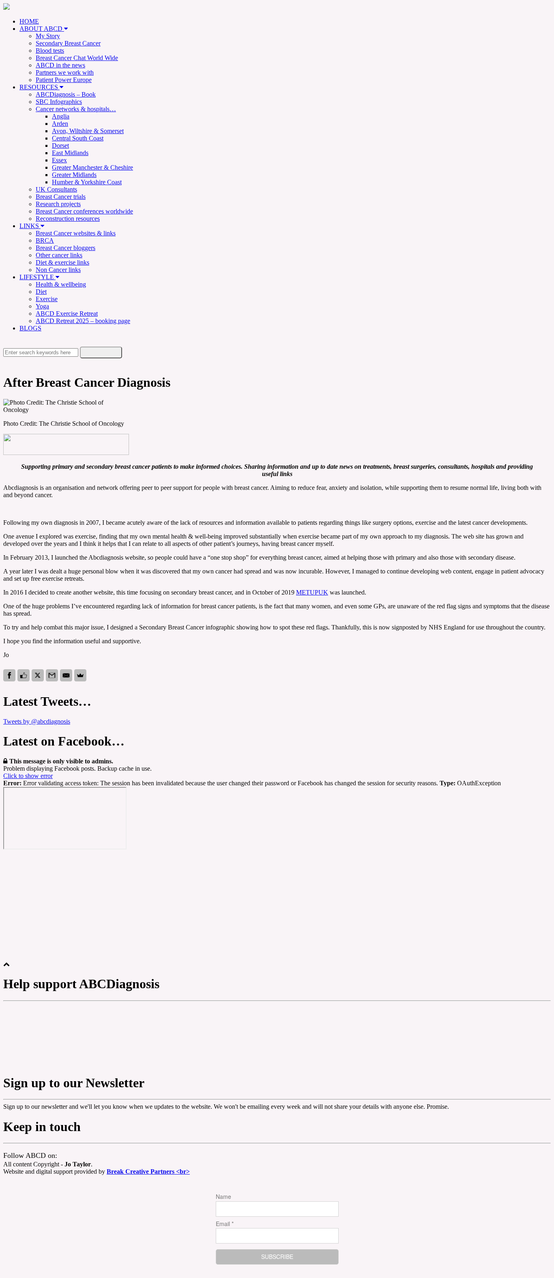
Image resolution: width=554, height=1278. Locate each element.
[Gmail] (52, 675)
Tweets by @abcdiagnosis (36, 721)
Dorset (60, 145)
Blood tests (50, 50)
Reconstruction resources (68, 218)
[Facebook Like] (23, 675)
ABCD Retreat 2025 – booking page (83, 320)
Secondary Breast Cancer (68, 43)
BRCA (45, 240)
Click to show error (28, 775)
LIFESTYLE (37, 277)
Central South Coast (77, 138)
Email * (225, 1224)
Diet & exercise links (62, 262)
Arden (60, 123)
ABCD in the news (60, 65)
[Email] (66, 675)
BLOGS (30, 328)
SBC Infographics (59, 101)
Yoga (42, 306)
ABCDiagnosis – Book (66, 94)
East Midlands (70, 152)
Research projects (58, 203)
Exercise (47, 298)
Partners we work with (65, 72)
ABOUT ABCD (41, 28)
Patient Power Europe (64, 79)
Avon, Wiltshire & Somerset (88, 130)
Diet (41, 291)
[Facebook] (9, 675)
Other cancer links (59, 255)
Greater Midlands (74, 174)
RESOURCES (39, 87)
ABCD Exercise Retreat (67, 313)
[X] (38, 675)
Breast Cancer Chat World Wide (77, 57)
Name (223, 1196)
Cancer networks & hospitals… (76, 109)
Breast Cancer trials (61, 196)
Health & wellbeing (61, 284)
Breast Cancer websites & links (76, 233)
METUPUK (312, 592)
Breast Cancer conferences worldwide (84, 211)
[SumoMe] (80, 675)
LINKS (30, 225)
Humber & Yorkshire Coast (87, 182)
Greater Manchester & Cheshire (92, 167)
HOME (29, 21)
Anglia (60, 116)
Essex (59, 160)
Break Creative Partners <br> (148, 1171)
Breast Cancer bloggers (65, 247)
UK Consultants (56, 189)
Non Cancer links (58, 269)
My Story (48, 35)
